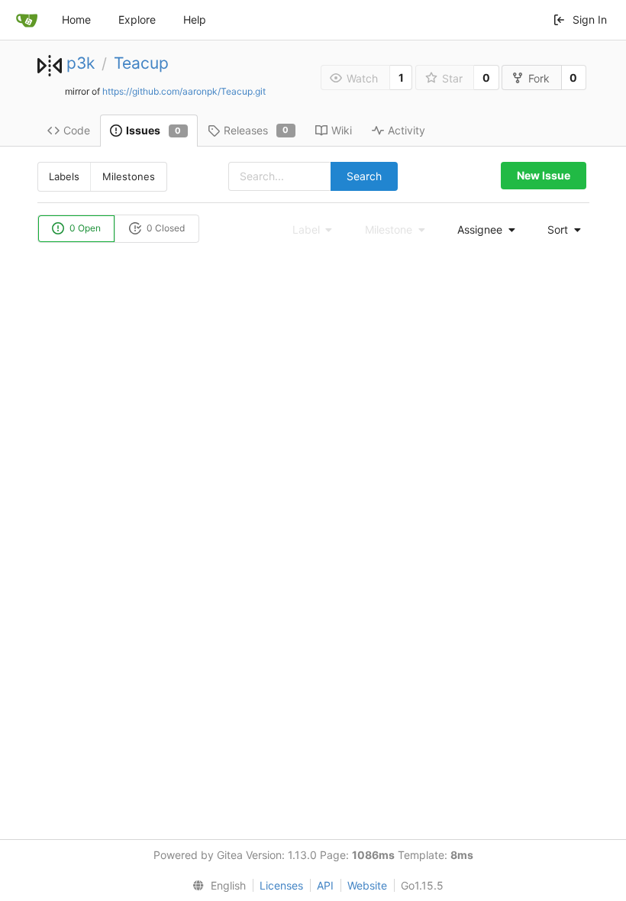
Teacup (141, 63)
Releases (256, 130)
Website (367, 885)
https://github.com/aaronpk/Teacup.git (184, 91)
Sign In (590, 19)
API (325, 885)
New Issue (543, 175)
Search (364, 176)
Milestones (128, 176)
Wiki (341, 130)
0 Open (84, 228)
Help (194, 19)
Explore (137, 19)
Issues (154, 130)
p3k (80, 63)
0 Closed (164, 228)
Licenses (281, 885)
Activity (406, 130)
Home (76, 19)
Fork (539, 78)
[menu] (481, 230)
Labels (64, 176)
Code (76, 130)
